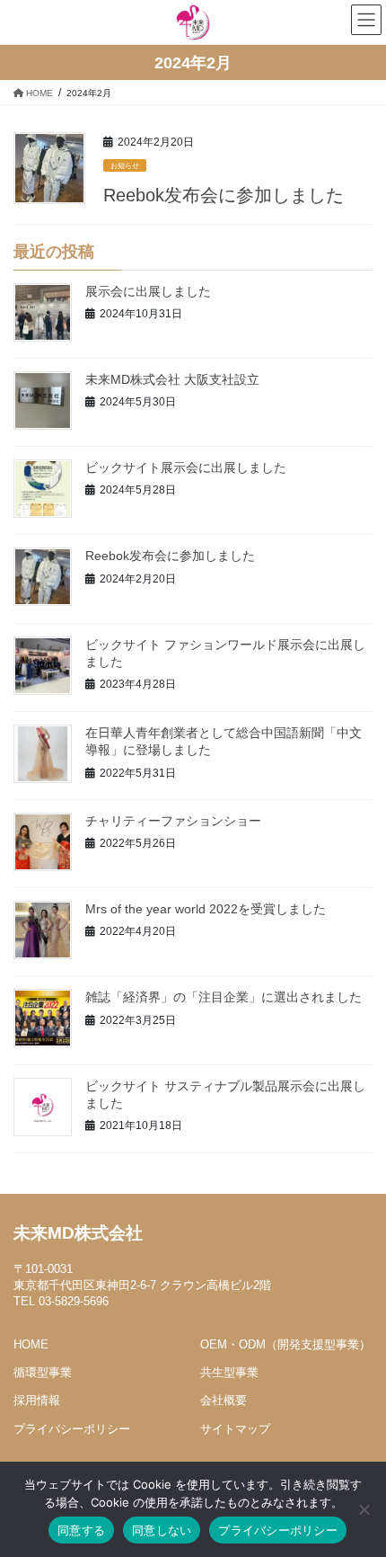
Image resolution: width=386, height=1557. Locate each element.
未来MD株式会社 (78, 1232)
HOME (30, 1344)
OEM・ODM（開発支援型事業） (285, 1344)
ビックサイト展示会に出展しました (185, 467)
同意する (81, 1530)
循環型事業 (42, 1372)
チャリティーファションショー (173, 821)
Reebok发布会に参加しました (223, 195)
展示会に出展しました (148, 291)
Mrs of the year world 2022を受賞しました (205, 909)
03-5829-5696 (74, 1301)
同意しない (161, 1530)
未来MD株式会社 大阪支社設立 (172, 379)
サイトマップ (235, 1429)
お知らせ (124, 166)
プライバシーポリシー (71, 1429)
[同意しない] (364, 1509)
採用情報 (36, 1400)
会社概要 (223, 1400)
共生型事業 (229, 1372)
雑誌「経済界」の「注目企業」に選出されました (223, 997)
